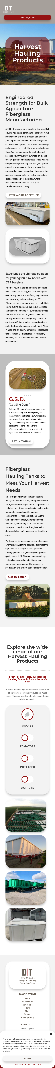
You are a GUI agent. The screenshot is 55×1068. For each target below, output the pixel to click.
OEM (27, 1008)
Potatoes (27, 767)
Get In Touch (21, 441)
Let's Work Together (23, 195)
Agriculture (28, 1005)
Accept (27, 1058)
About (27, 1011)
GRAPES (27, 725)
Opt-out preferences (22, 1064)
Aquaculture (27, 1002)
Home (27, 998)
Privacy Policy (36, 1064)
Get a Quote (28, 17)
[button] (51, 1034)
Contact (27, 1014)
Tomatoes (27, 746)
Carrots (27, 788)
